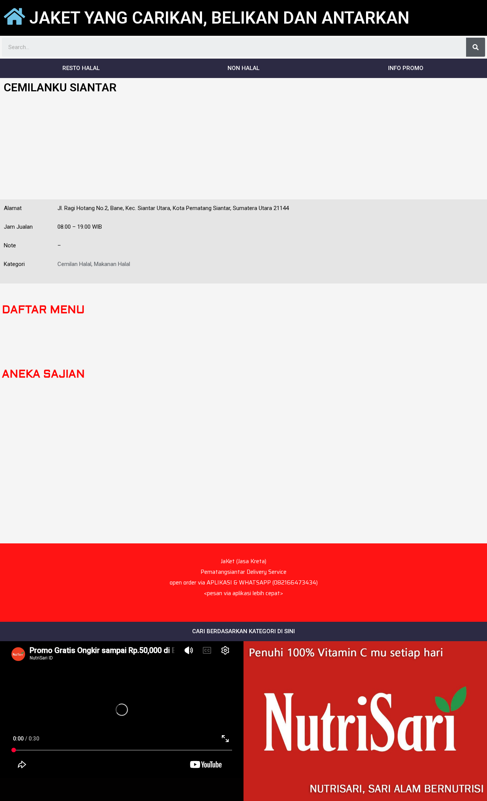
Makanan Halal (112, 264)
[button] (81, 68)
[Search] (475, 47)
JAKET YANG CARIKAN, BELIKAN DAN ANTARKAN (219, 18)
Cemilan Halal (74, 264)
